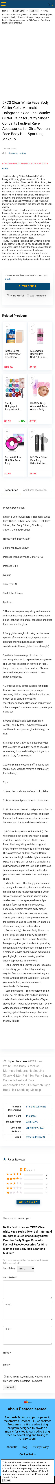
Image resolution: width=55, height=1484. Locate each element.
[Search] (50, 4)
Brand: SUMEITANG (35, 1137)
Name (7, 1352)
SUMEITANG (32, 1122)
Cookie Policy (27, 1454)
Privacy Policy (40, 1447)
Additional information (35, 490)
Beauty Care (18, 11)
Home (5, 11)
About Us (11, 1447)
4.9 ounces (31, 1116)
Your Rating (9, 1268)
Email (6, 1364)
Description (11, 490)
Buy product (27, 286)
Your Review (10, 1277)
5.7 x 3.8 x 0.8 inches (36, 1106)
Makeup (34, 11)
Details (5, 168)
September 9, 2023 (35, 1128)
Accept (7, 1480)
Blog (24, 1447)
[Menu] (3, 4)
